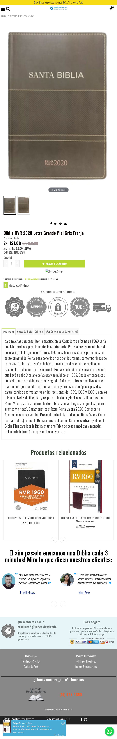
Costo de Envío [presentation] (24, 331)
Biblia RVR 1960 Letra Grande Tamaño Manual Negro (31, 518)
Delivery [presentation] (39, 331)
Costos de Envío (31, 666)
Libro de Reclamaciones (86, 666)
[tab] (8, 331)
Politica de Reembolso (86, 661)
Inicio (3, 16)
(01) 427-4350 (70, 694)
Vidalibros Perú (18, 719)
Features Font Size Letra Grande (21, 16)
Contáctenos (31, 656)
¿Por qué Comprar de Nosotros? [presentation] (62, 331)
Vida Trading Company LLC (58, 719)
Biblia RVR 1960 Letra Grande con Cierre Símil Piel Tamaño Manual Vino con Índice (86, 519)
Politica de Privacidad (86, 656)
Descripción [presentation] (8, 332)
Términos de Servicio (31, 661)
